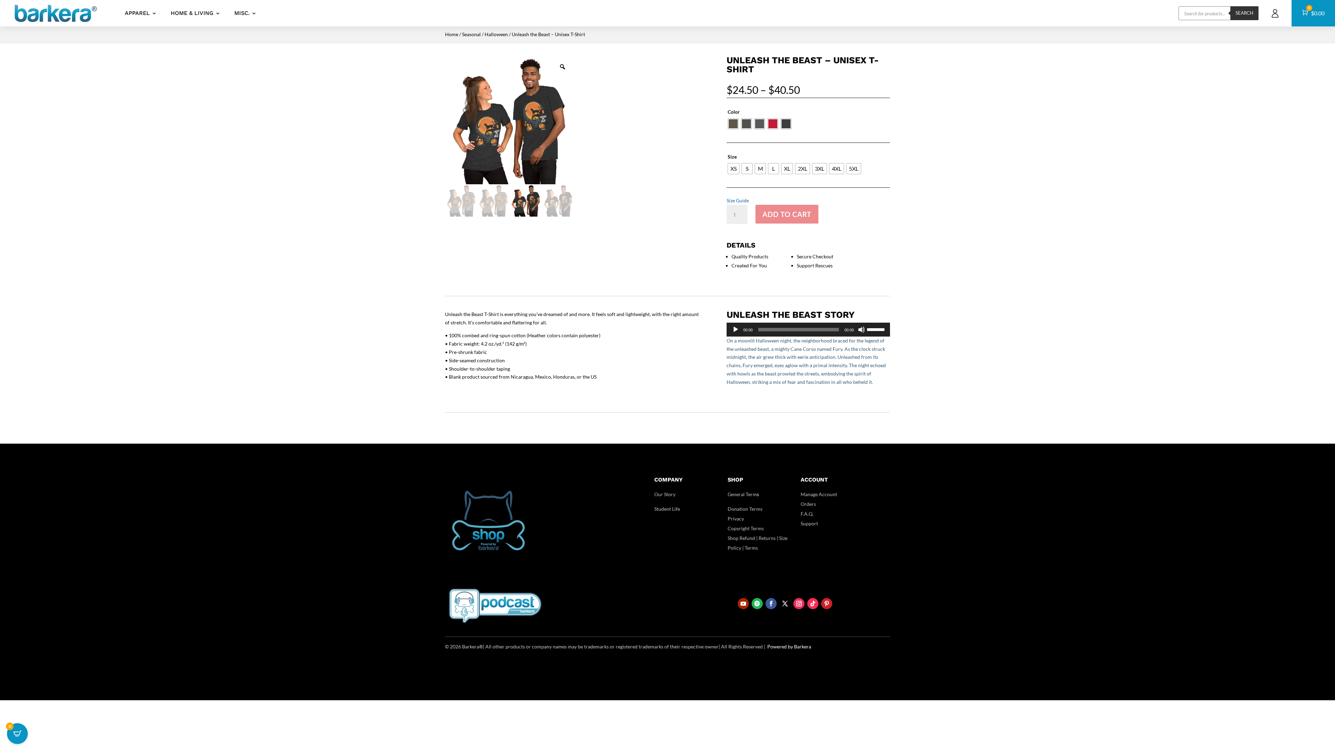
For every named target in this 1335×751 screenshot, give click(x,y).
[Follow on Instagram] (798, 603)
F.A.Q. (807, 514)
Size (732, 157)
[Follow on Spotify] (757, 603)
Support (809, 523)
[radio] (733, 124)
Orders (808, 504)
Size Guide (738, 200)
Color (734, 112)
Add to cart (786, 214)
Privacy (736, 519)
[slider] (877, 329)
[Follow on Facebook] (771, 603)
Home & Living (192, 13)
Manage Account (819, 494)
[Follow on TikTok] (812, 603)
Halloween (496, 34)
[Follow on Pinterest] (826, 603)
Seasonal (471, 34)
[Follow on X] (785, 603)
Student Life (667, 509)
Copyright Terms (746, 528)
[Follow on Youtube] (743, 603)
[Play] (735, 329)
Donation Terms (745, 509)
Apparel (137, 13)
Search (1244, 13)
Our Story (664, 494)
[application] (808, 330)
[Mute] (861, 329)
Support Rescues (815, 265)
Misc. (242, 13)
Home (451, 34)
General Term (742, 494)
